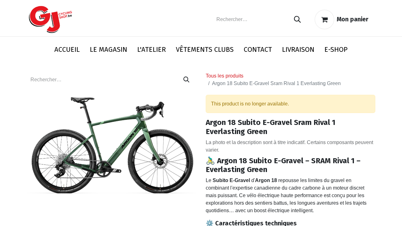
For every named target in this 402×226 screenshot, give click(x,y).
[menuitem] (67, 50)
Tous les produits (224, 75)
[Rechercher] (297, 19)
